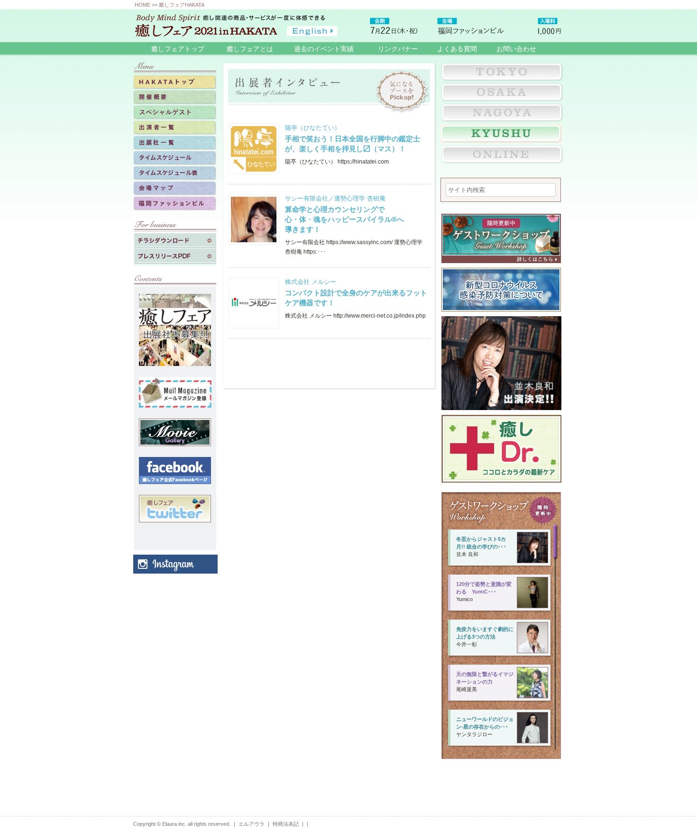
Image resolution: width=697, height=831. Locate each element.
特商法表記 (286, 824)
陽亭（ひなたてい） (312, 127)
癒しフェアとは (250, 49)
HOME (142, 5)
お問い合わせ (516, 49)
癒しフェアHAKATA (181, 5)
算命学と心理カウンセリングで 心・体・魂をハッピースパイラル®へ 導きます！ (344, 219)
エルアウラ (251, 824)
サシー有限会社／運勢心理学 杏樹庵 (335, 198)
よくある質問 (457, 49)
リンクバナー (398, 49)
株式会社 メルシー (310, 281)
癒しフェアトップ (177, 49)
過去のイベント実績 (324, 49)
